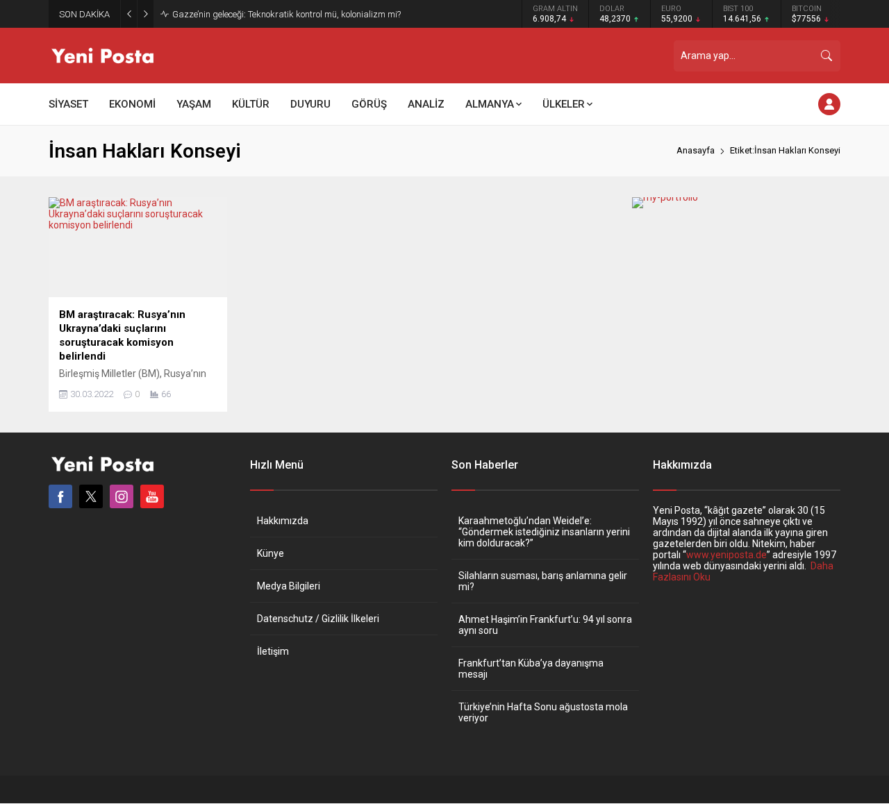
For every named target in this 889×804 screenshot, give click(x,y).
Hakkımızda (282, 520)
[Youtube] (152, 496)
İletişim (273, 651)
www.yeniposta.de (726, 554)
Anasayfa (695, 150)
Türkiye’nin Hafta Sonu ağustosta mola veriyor (543, 712)
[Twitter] (91, 496)
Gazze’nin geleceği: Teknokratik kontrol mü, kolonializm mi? (286, 14)
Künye (270, 553)
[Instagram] (121, 496)
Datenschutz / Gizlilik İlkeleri (318, 618)
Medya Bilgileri (288, 586)
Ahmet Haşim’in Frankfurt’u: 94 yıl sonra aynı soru (545, 625)
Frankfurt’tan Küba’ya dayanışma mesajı (531, 669)
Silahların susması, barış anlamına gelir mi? (542, 581)
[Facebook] (60, 496)
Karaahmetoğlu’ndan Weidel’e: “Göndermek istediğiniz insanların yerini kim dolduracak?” (544, 531)
